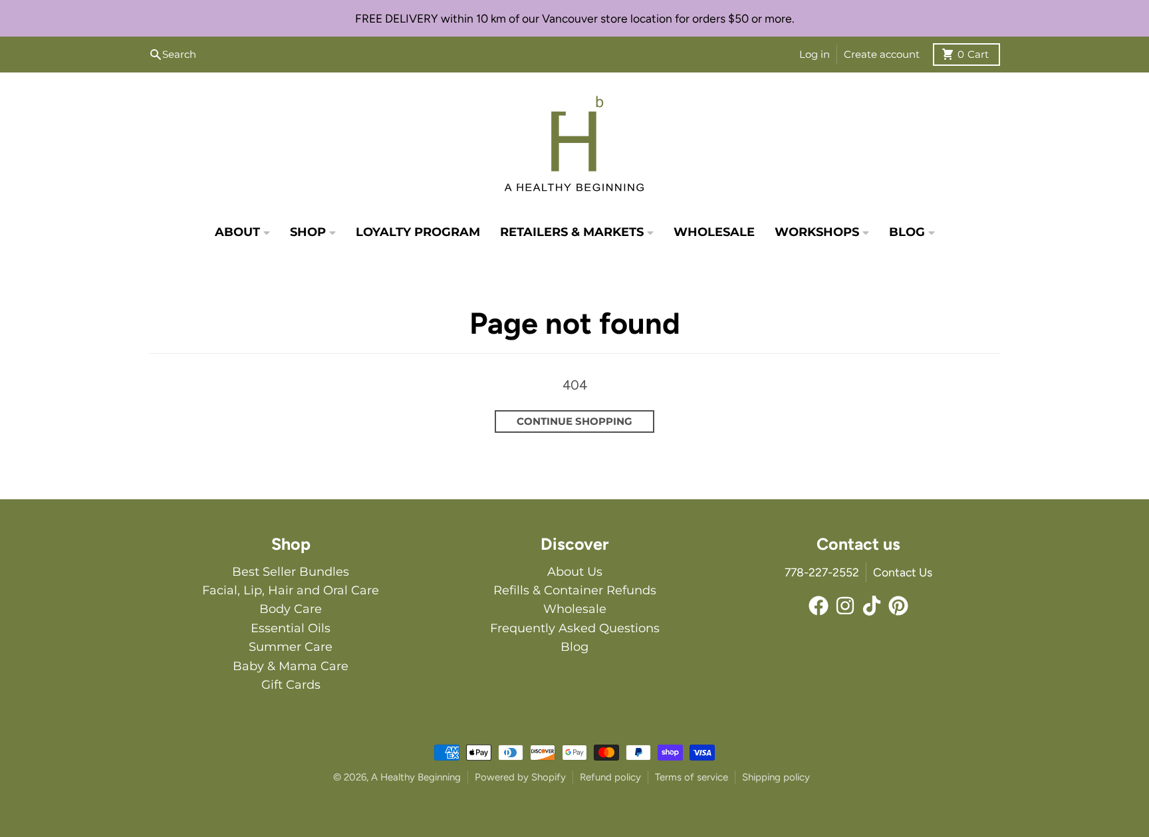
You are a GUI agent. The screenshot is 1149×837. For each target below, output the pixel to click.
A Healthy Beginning (416, 777)
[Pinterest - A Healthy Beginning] (898, 606)
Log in (814, 54)
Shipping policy (776, 777)
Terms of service (691, 777)
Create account (882, 54)
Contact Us (902, 572)
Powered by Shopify (520, 777)
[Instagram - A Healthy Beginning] (845, 606)
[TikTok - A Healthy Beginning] (872, 606)
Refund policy (610, 777)
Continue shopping (574, 421)
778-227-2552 (822, 572)
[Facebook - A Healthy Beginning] (819, 606)
